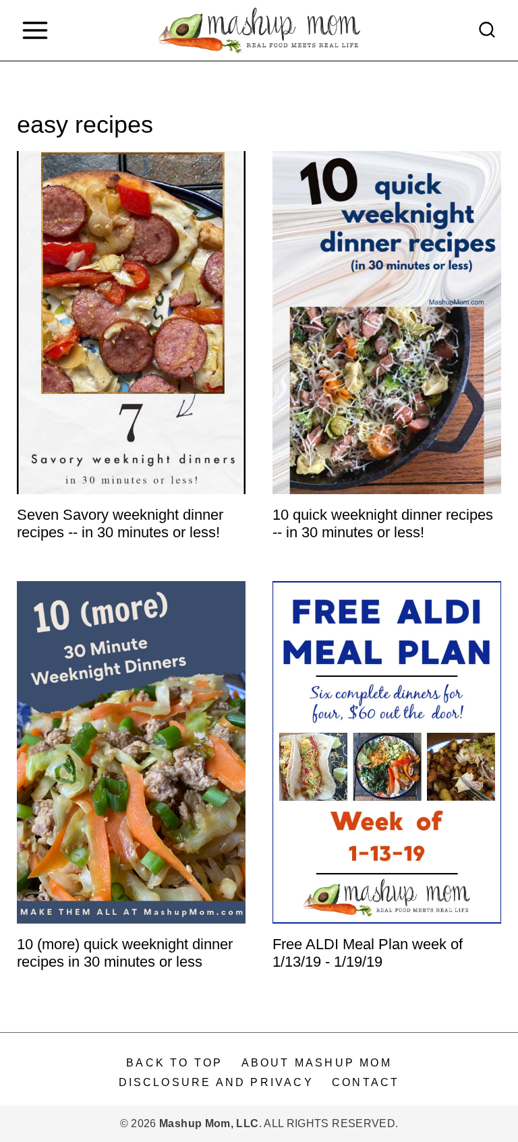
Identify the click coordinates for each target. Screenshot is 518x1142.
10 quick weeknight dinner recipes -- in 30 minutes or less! (382, 523)
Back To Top (174, 1063)
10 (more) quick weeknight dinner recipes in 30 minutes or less (125, 953)
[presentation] (131, 322)
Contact (365, 1082)
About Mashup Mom (316, 1063)
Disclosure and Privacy (216, 1082)
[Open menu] (34, 30)
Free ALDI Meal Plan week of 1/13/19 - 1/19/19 (367, 953)
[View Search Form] (487, 30)
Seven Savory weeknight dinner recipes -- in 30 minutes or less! (120, 523)
